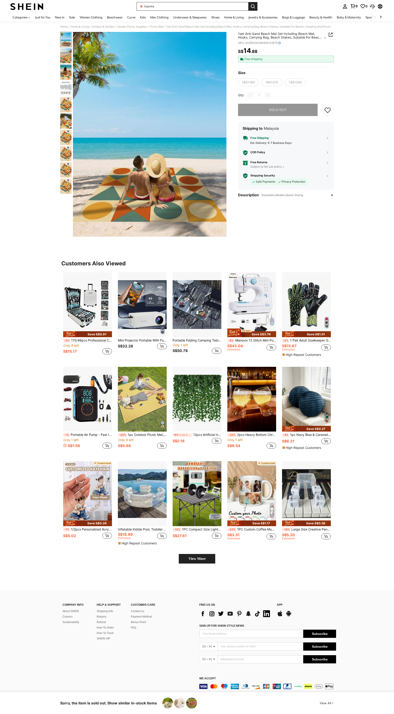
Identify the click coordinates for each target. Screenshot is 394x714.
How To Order (105, 627)
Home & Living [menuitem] (234, 17)
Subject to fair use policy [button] (266, 166)
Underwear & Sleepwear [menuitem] (190, 17)
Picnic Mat (156, 26)
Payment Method (141, 616)
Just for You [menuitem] (42, 17)
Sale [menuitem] (72, 17)
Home (64, 26)
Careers (67, 616)
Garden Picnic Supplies (132, 26)
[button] (372, 6)
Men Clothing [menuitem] (159, 17)
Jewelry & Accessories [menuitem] (262, 17)
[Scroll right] (380, 17)
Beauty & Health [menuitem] (320, 17)
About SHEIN (70, 611)
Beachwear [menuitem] (115, 17)
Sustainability (70, 622)
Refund (101, 622)
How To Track (105, 633)
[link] (354, 6)
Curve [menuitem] (131, 17)
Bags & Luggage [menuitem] (293, 17)
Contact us (137, 611)
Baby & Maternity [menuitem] (349, 17)
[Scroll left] (375, 17)
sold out (278, 110)
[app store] (280, 615)
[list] (235, 613)
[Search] (252, 6)
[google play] (288, 615)
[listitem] (87, 315)
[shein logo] (26, 6)
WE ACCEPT (207, 678)
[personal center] (345, 6)
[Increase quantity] (268, 95)
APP (280, 604)
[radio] (248, 82)
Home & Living (79, 26)
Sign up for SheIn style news (221, 625)
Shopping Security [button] (262, 175)
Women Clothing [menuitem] (91, 17)
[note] (87, 334)
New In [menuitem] (60, 17)
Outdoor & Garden (103, 26)
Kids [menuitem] (143, 17)
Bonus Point (138, 622)
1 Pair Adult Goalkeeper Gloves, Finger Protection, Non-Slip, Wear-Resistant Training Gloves (307, 340)
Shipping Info (105, 611)
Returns (101, 616)
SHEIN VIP (103, 638)
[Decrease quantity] (250, 95)
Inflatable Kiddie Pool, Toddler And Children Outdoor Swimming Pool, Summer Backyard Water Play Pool (142, 529)
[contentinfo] (267, 686)
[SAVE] (327, 110)
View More (197, 559)
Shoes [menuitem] (215, 17)
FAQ (133, 627)
